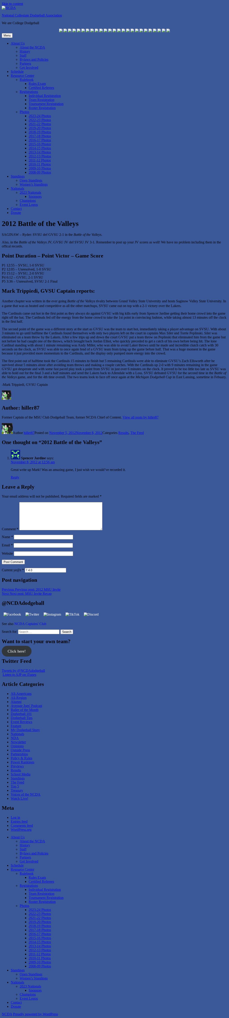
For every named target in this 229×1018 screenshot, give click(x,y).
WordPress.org (21, 829)
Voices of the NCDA (25, 794)
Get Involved (29, 67)
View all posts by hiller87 (141, 417)
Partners (25, 63)
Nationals (17, 188)
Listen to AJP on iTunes (19, 675)
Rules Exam (37, 84)
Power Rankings (22, 762)
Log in (15, 817)
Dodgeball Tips (21, 718)
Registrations (29, 92)
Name (7, 537)
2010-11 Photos (40, 164)
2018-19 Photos (40, 132)
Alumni (16, 702)
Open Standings (31, 180)
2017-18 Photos (40, 136)
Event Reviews (21, 722)
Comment (10, 529)
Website (7, 553)
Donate (16, 213)
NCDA (7, 1014)
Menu (7, 35)
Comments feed (22, 825)
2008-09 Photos (40, 172)
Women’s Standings (34, 184)
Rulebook (27, 80)
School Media (20, 774)
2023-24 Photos (40, 116)
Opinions (17, 746)
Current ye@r (13, 570)
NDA (15, 738)
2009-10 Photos (40, 168)
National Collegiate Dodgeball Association (32, 15)
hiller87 (29, 433)
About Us (18, 43)
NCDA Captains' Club (30, 624)
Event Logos (29, 204)
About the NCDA (32, 47)
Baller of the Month (24, 710)
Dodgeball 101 (21, 714)
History (25, 51)
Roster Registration (42, 108)
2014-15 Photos (40, 148)
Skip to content (12, 4)
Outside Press (20, 750)
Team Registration (41, 100)
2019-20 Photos (40, 128)
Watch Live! (19, 798)
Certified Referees (41, 88)
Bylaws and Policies (34, 59)
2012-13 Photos (40, 156)
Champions (28, 200)
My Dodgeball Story (25, 730)
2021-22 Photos (40, 124)
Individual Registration (45, 96)
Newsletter (18, 742)
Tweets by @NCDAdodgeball (23, 670)
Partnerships (19, 754)
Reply (15, 477)
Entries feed (19, 821)
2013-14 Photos (40, 152)
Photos (24, 112)
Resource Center (22, 75)
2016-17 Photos (40, 140)
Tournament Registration (46, 104)
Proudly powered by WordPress (35, 1014)
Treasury (17, 790)
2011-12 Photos (40, 160)
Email (7, 545)
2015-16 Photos (40, 144)
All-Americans (21, 694)
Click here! (17, 651)
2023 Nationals (30, 192)
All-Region (19, 698)
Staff (23, 55)
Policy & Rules (21, 758)
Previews (17, 766)
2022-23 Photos (40, 120)
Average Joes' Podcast (26, 706)
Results (123, 433)
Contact (16, 208)
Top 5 (15, 786)
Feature (16, 726)
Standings (18, 176)
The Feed (137, 433)
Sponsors (35, 196)
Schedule (17, 71)
